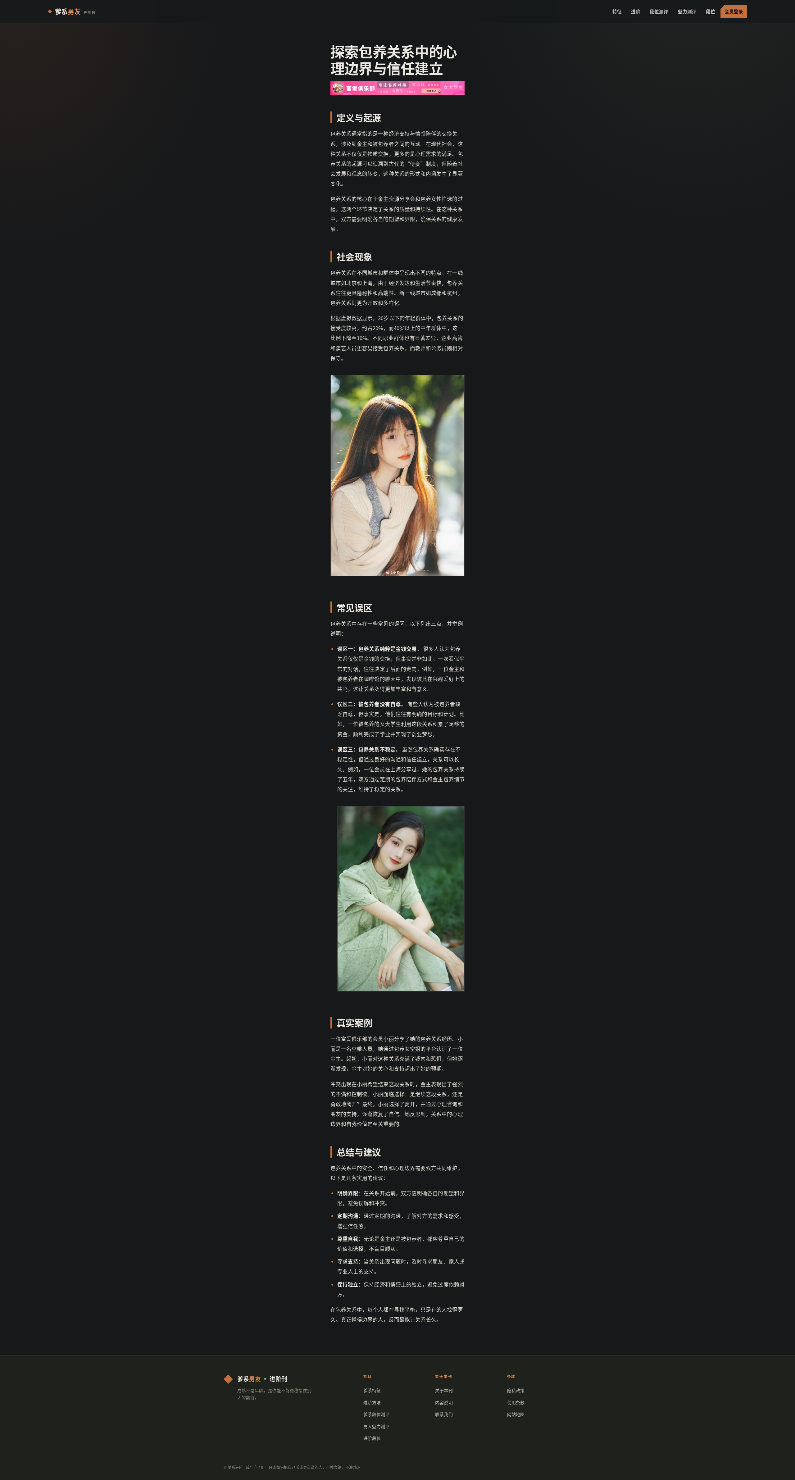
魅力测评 (687, 11)
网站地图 (516, 1414)
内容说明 (443, 1402)
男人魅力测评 (376, 1426)
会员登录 (734, 11)
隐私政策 (516, 1390)
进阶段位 (372, 1438)
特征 (617, 11)
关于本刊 (443, 1390)
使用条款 (516, 1402)
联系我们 (443, 1414)
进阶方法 (372, 1402)
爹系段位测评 (376, 1414)
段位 (710, 11)
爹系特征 (372, 1390)
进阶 (635, 11)
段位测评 (659, 11)
